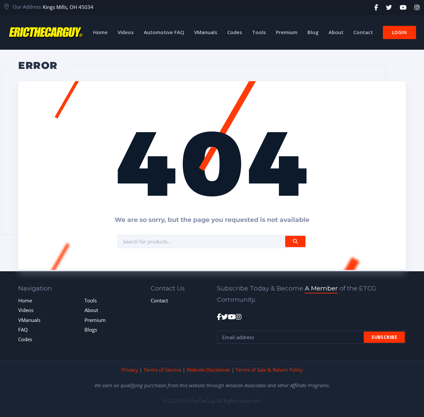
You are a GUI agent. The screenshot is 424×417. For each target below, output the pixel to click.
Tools (90, 300)
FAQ (23, 329)
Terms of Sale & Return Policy (269, 369)
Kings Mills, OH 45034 (68, 7)
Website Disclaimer (208, 369)
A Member (321, 288)
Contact (159, 300)
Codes (25, 339)
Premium (95, 320)
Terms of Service (162, 369)
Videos (25, 310)
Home (25, 300)
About (91, 310)
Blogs (90, 329)
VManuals (29, 320)
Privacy (130, 369)
